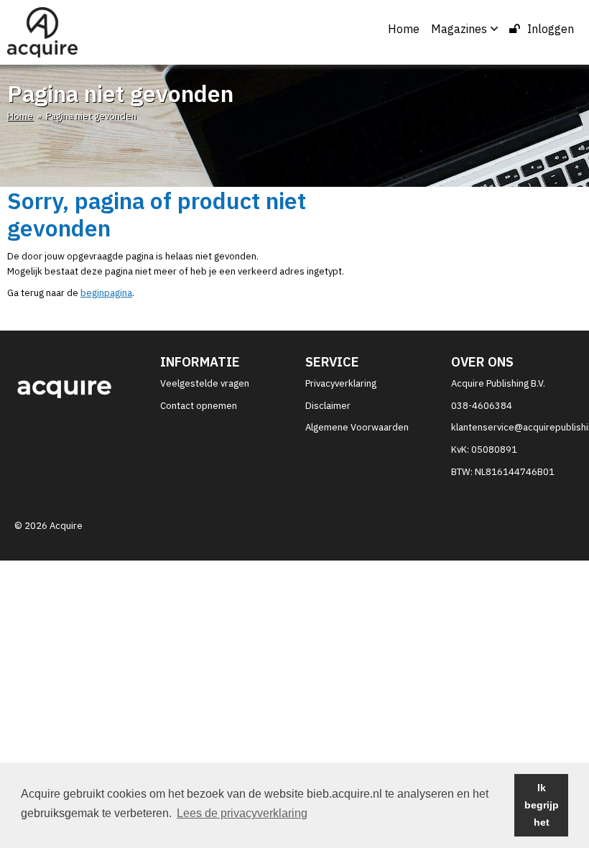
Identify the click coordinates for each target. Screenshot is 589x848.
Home (403, 29)
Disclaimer (328, 406)
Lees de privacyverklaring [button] (242, 813)
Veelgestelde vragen (204, 383)
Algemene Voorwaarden (357, 427)
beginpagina (106, 293)
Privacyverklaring (340, 383)
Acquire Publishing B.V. (498, 383)
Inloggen (550, 29)
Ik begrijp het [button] (541, 805)
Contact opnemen (198, 406)
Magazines (459, 29)
